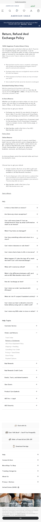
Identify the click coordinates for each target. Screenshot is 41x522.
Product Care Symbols (12, 391)
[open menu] (2, 10)
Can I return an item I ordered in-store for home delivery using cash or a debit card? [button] (19, 304)
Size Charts (8, 384)
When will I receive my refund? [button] (15, 267)
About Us (5, 476)
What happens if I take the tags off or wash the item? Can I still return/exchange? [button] (19, 259)
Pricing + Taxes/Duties (12, 352)
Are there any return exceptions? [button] (16, 214)
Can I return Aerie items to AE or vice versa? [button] (20, 252)
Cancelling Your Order (12, 349)
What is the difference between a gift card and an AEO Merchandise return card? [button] (19, 274)
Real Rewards (9, 363)
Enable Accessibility (20, 2)
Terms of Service (21, 513)
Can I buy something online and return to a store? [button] (19, 238)
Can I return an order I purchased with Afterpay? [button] (17, 289)
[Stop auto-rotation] (39, 25)
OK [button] (20, 518)
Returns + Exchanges (12, 340)
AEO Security (9, 405)
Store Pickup (9, 355)
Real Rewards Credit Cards (14, 370)
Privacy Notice (6, 515)
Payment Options (10, 358)
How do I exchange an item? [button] (14, 282)
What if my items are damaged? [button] (15, 231)
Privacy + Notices (8, 482)
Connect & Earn (7, 460)
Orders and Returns (11, 333)
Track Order (9, 337)
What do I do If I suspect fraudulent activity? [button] (20, 296)
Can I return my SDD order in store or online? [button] (20, 311)
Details (30, 24)
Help (3, 454)
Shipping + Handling (11, 346)
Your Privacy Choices (20, 515)
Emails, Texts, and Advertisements (16, 377)
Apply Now (24, 24)
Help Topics (6, 320)
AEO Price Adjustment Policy (14, 343)
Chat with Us (22, 425)
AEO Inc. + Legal (10, 398)
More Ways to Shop (9, 465)
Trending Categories (9, 471)
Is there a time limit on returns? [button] (15, 208)
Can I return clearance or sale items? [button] (17, 245)
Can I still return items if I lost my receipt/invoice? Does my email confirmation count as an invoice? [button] (20, 222)
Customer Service (10, 326)
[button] (20, 26)
